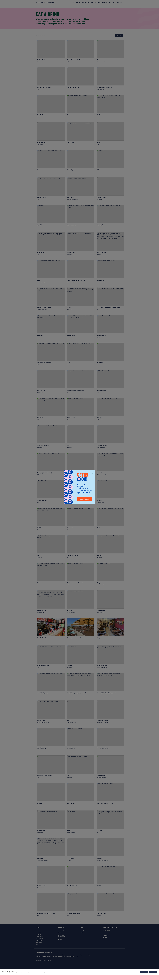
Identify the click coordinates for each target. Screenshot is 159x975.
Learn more (67, 972)
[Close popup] (93, 472)
